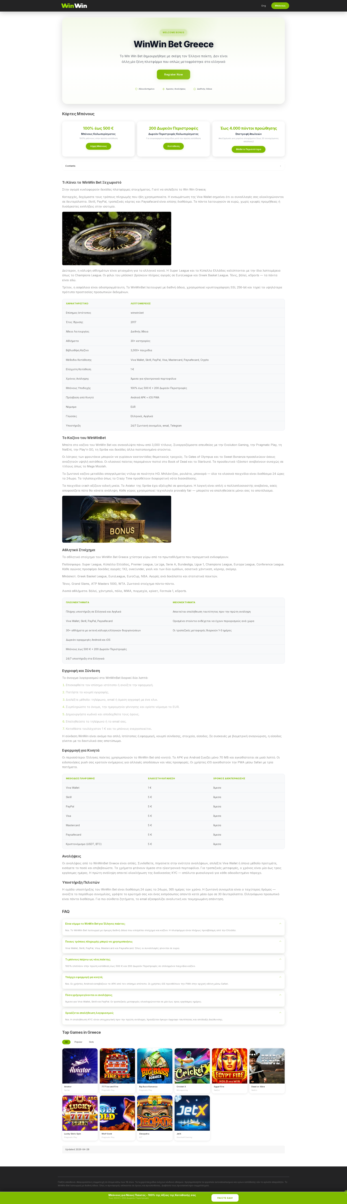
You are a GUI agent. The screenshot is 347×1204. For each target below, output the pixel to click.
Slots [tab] (91, 1042)
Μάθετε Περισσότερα (248, 149)
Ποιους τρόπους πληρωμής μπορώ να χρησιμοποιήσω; (99, 941)
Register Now (173, 74)
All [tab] (66, 1042)
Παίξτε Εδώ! (225, 1198)
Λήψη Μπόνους (98, 146)
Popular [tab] (78, 1042)
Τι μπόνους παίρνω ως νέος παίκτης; (88, 959)
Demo (80, 1069)
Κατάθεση (173, 146)
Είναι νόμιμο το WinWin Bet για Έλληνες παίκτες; (95, 923)
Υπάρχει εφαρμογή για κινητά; (84, 977)
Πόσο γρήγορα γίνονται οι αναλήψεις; (89, 995)
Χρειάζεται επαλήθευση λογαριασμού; (89, 1012)
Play (80, 1062)
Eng (264, 5)
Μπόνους (280, 5)
